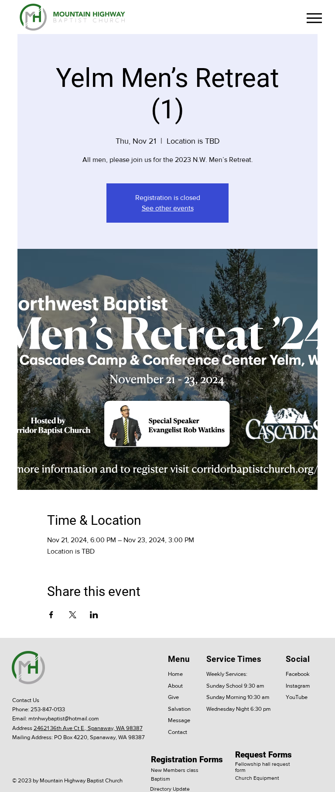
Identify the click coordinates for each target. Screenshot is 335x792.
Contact (177, 732)
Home (175, 674)
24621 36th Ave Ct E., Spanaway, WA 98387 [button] (88, 728)
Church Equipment (257, 778)
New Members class (174, 770)
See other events (168, 208)
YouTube (297, 697)
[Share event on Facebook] (51, 614)
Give (173, 697)
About (175, 685)
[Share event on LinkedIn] (94, 614)
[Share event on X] (72, 614)
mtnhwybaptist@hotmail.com (63, 718)
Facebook (298, 674)
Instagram (298, 685)
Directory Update (170, 789)
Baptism (160, 779)
